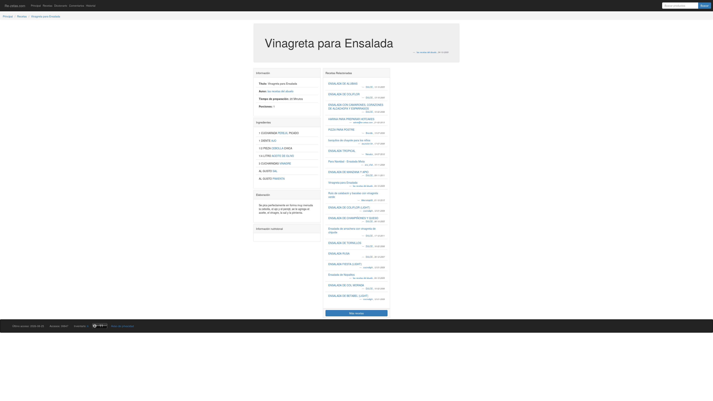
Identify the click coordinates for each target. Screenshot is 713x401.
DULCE (369, 86)
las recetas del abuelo (363, 185)
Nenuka (369, 154)
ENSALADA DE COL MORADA (346, 285)
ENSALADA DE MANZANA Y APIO (348, 172)
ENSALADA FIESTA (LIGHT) (345, 264)
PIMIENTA (279, 178)
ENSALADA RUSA (338, 253)
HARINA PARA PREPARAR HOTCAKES (351, 119)
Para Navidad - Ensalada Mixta (346, 161)
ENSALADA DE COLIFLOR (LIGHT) (349, 207)
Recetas (47, 5)
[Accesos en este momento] (99, 325)
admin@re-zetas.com (363, 122)
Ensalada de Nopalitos (341, 274)
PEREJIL (283, 133)
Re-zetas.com (15, 5)
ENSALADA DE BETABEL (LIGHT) (348, 296)
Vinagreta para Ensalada (342, 182)
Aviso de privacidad (122, 326)
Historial (90, 5)
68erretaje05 (367, 200)
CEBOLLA (277, 148)
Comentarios (76, 5)
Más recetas (356, 313)
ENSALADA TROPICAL (341, 151)
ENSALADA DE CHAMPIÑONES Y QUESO (353, 218)
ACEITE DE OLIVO (283, 156)
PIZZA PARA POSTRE (341, 129)
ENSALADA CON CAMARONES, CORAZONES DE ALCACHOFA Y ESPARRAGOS (355, 106)
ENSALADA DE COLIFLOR (344, 94)
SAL (275, 171)
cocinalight (368, 210)
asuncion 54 (367, 143)
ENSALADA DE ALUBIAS (342, 83)
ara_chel (369, 164)
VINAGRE (285, 163)
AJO (273, 140)
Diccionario (60, 5)
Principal (36, 5)
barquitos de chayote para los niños (349, 140)
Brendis (369, 132)
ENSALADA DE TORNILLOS (344, 243)
